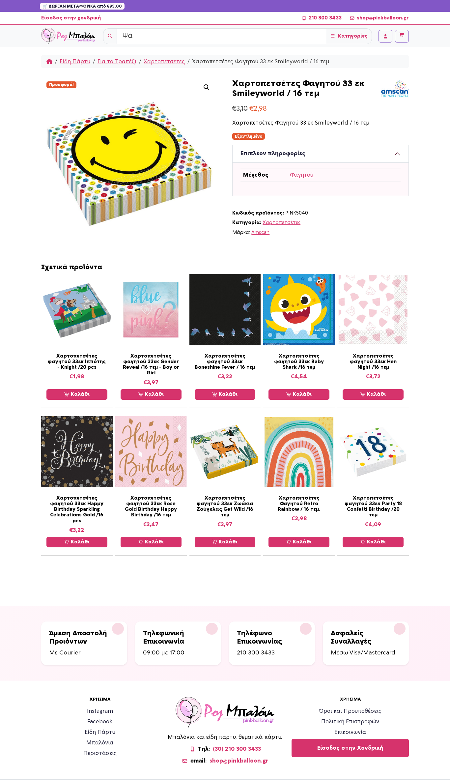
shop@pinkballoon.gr (383, 17)
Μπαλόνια (99, 742)
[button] (206, 87)
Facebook (99, 721)
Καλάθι (80, 394)
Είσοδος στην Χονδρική (350, 748)
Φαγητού (301, 175)
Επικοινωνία (350, 732)
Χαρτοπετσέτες (164, 61)
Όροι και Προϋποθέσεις (350, 711)
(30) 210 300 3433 (237, 749)
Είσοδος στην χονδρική (71, 17)
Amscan (260, 232)
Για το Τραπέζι (117, 61)
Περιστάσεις (100, 753)
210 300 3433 (325, 17)
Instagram (100, 711)
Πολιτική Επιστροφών (350, 721)
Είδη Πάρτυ (75, 61)
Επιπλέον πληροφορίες (272, 153)
